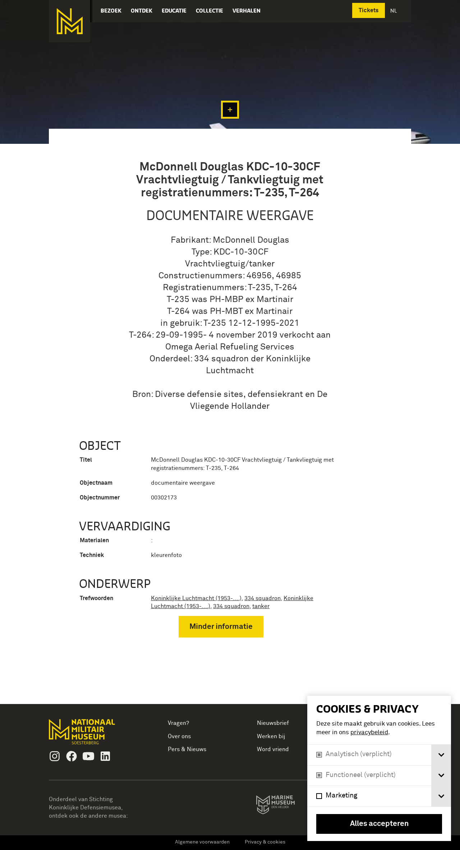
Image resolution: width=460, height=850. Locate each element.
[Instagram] (54, 756)
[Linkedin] (105, 756)
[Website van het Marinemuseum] (285, 806)
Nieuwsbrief (273, 723)
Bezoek (111, 10)
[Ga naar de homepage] (69, 21)
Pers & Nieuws (187, 749)
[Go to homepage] (93, 734)
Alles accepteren (379, 824)
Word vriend (273, 749)
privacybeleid (369, 733)
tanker (261, 606)
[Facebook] (71, 756)
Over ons (179, 736)
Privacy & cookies (265, 842)
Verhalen (247, 10)
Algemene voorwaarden (202, 842)
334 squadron (262, 598)
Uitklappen (230, 110)
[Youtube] (88, 756)
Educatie (174, 10)
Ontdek (141, 10)
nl (394, 11)
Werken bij (271, 736)
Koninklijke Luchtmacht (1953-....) (196, 598)
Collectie (209, 10)
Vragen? (178, 723)
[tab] (441, 755)
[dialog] (379, 768)
